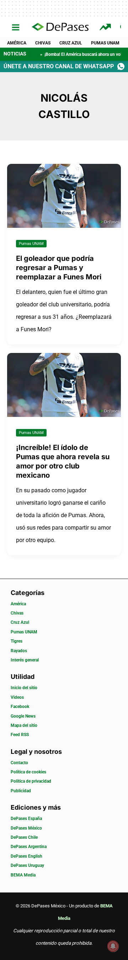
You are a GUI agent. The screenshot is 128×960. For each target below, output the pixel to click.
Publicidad (21, 790)
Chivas (42, 43)
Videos (17, 697)
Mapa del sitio (24, 725)
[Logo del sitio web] (60, 27)
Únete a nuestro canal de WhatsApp (59, 66)
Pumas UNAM (105, 43)
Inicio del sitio (24, 687)
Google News (23, 716)
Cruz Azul (70, 43)
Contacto (19, 762)
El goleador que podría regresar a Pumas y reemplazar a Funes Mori (58, 267)
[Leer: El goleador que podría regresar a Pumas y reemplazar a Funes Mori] (64, 195)
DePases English (26, 856)
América (16, 43)
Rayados (19, 650)
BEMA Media (23, 875)
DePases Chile (24, 837)
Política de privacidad (31, 781)
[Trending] (106, 27)
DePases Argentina (29, 846)
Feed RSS (20, 734)
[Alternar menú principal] (16, 27)
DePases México (26, 828)
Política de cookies (28, 771)
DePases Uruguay (27, 865)
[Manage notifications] (113, 946)
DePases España (26, 818)
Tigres (16, 641)
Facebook (20, 706)
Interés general (25, 660)
